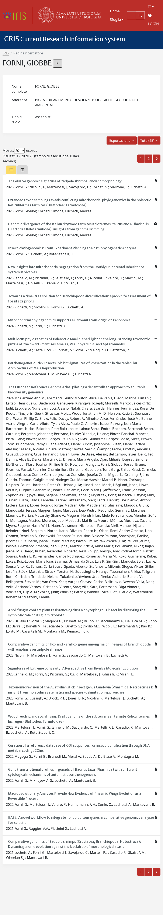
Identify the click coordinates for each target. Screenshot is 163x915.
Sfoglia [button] (115, 19)
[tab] (11, 169)
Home (115, 11)
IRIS (6, 53)
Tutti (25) (147, 140)
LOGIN (153, 23)
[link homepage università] (69, 15)
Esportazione (120, 140)
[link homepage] (16, 15)
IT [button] (149, 6)
